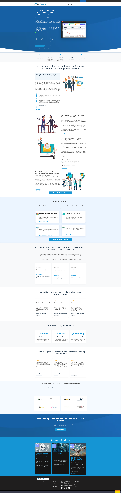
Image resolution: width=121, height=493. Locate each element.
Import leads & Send (43, 94)
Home (51, 4)
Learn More (64, 133)
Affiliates (74, 4)
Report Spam (54, 486)
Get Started (38, 109)
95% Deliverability (42, 105)
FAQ (68, 4)
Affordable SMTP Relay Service (73, 213)
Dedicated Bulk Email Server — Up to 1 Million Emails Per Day (48, 227)
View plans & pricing (44, 221)
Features (55, 4)
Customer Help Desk (77, 483)
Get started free (40, 45)
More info (34, 491)
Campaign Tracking (43, 98)
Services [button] (63, 4)
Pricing (59, 4)
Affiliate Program (55, 481)
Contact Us (84, 4)
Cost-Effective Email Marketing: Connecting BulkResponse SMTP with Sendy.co (76, 459)
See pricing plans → (49, 45)
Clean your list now (69, 234)
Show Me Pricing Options (60, 193)
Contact (53, 483)
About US (79, 4)
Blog (71, 4)
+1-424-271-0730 (66, 483)
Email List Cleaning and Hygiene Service (75, 226)
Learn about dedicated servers (46, 235)
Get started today (60, 429)
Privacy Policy (76, 481)
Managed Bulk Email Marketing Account (48, 213)
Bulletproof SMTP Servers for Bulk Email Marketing (60, 454)
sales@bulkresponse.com (68, 485)
